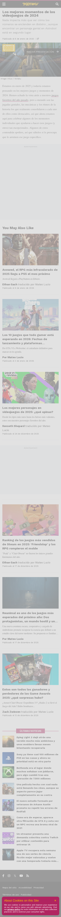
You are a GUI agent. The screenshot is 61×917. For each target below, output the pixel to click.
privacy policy (13, 909)
